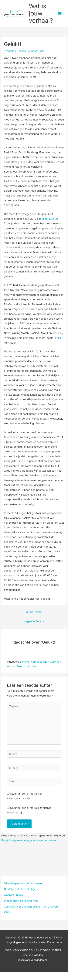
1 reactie (9, 50)
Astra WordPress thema (48, 942)
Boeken (21, 50)
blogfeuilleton (50, 218)
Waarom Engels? (14, 894)
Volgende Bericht (34, 621)
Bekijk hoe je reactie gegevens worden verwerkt (30, 840)
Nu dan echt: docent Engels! (21, 889)
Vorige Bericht (34, 611)
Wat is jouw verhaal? (41, 13)
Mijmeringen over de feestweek (23, 883)
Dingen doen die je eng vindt (21, 900)
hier (59, 337)
